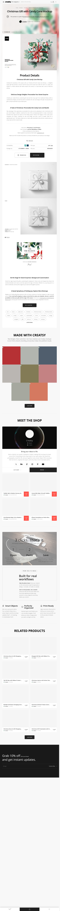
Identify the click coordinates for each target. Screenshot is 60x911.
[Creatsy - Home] (8, 2)
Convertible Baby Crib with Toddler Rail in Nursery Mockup (41, 493)
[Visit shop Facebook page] (27, 464)
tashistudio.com (40, 133)
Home (17, 7)
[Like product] (49, 909)
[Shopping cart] (53, 2)
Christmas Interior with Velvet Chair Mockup (41, 680)
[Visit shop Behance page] (21, 464)
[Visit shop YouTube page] (43, 464)
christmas (28, 311)
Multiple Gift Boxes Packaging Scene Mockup (13, 704)
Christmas (26, 7)
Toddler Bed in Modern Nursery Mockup (13, 493)
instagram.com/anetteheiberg (48, 374)
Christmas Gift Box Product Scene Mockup (41, 704)
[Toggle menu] (3, 2)
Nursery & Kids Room (13, 494)
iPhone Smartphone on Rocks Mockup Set (41, 517)
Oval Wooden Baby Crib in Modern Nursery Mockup (13, 517)
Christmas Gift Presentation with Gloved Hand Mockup (41, 729)
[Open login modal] (56, 2)
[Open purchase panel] (29, 909)
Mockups (21, 7)
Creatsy (6, 494)
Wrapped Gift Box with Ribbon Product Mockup (41, 656)
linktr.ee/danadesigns (11, 356)
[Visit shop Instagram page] (32, 464)
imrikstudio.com (11, 374)
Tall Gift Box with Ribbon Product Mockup (13, 680)
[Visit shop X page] (16, 464)
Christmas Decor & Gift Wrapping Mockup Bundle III (13, 729)
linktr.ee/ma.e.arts (20, 392)
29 (56, 32)
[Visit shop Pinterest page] (38, 464)
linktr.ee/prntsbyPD (48, 356)
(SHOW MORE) (30, 322)
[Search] (51, 2)
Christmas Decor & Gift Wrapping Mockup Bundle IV (13, 656)
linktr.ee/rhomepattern (29, 356)
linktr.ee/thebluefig (39, 392)
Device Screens (39, 519)
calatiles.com (29, 374)
